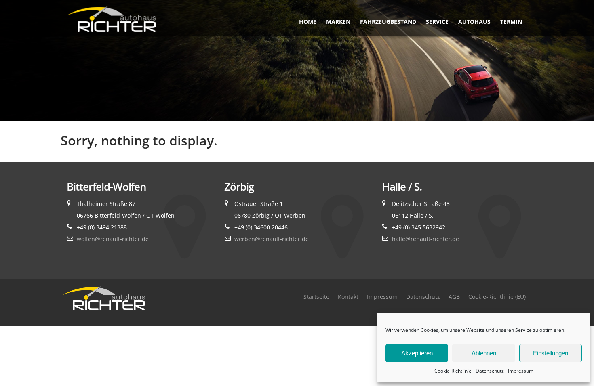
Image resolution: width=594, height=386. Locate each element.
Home (307, 21)
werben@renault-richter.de (271, 239)
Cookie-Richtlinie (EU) (497, 296)
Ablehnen (484, 353)
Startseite (316, 296)
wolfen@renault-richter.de (113, 239)
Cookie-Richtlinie (453, 370)
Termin (511, 21)
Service (437, 21)
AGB (454, 296)
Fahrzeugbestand (388, 21)
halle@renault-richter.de (425, 239)
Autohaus (474, 21)
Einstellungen (550, 353)
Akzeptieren (417, 353)
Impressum (520, 370)
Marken (338, 21)
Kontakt (348, 296)
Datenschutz (490, 370)
